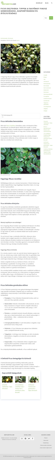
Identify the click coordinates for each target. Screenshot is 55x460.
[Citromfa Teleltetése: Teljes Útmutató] (7, 381)
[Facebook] (32, 438)
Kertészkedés (4, 38)
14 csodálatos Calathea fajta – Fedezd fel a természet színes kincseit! (20, 388)
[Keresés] (51, 18)
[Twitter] (29, 438)
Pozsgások (46, 96)
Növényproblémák (48, 94)
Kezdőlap (39, 3)
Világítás (46, 108)
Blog (46, 3)
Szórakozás (46, 100)
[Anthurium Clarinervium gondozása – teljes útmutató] (33, 381)
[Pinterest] (25, 438)
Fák (44, 79)
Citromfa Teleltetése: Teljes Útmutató (7, 386)
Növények (10, 38)
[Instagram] (21, 438)
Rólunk (45, 438)
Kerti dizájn (46, 85)
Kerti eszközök (47, 88)
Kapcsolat (45, 440)
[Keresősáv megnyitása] (52, 3)
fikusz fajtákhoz (11, 125)
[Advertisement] (20, 25)
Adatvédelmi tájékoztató (46, 447)
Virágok (45, 110)
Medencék (46, 90)
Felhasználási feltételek (46, 445)
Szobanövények (47, 98)
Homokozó (46, 81)
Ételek (45, 77)
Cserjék (45, 75)
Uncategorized (47, 106)
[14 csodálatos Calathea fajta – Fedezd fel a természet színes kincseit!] (20, 381)
